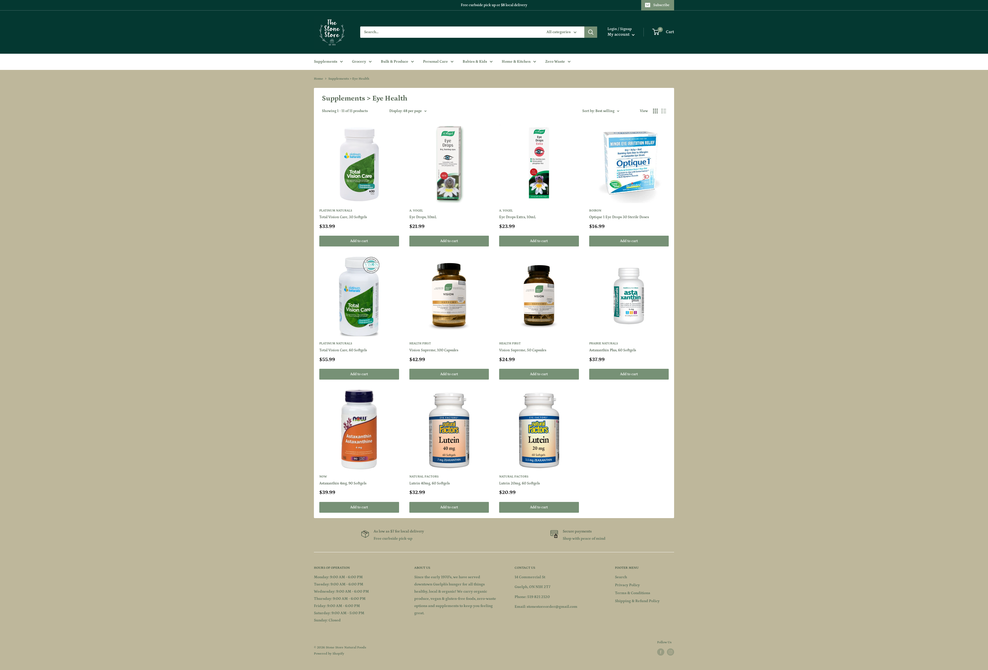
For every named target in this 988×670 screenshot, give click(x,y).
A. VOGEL (416, 210)
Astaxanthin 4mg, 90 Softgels (342, 483)
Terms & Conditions (632, 593)
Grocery (359, 61)
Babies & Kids (475, 61)
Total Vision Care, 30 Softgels (343, 217)
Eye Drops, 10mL (423, 217)
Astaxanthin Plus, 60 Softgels (612, 350)
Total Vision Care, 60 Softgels (343, 350)
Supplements (325, 61)
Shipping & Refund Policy (637, 601)
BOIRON (595, 210)
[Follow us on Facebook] (660, 652)
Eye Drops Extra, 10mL (517, 217)
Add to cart (359, 241)
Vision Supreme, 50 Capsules (522, 350)
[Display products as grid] (655, 111)
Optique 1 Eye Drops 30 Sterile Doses (619, 217)
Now (323, 476)
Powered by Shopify (329, 654)
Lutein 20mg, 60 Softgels (519, 483)
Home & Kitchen (516, 61)
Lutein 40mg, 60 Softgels (429, 483)
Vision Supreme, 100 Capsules (433, 350)
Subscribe (661, 5)
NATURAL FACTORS (424, 476)
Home (318, 79)
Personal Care (435, 61)
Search (621, 577)
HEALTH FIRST (420, 343)
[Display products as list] (663, 111)
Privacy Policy (627, 585)
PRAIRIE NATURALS (603, 343)
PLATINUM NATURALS (335, 210)
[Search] (590, 32)
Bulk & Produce (394, 61)
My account (619, 34)
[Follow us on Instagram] (670, 652)
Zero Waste (555, 61)
